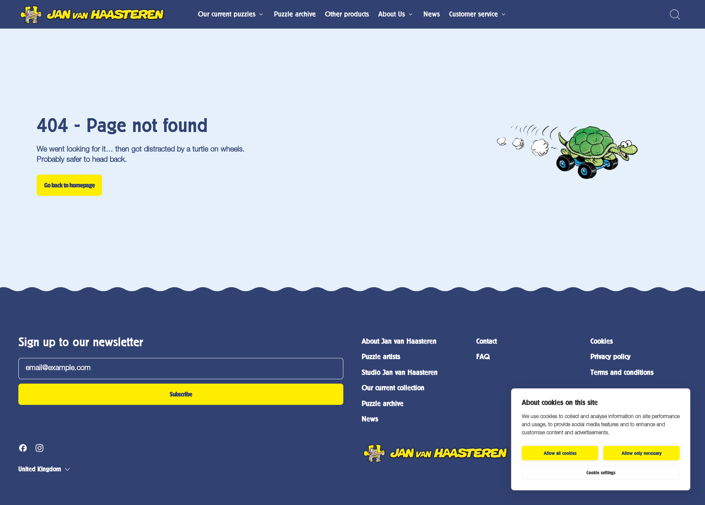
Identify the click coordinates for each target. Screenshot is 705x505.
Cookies (601, 341)
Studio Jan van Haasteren (400, 372)
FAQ (482, 356)
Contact (486, 341)
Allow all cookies (560, 453)
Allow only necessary (642, 453)
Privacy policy (610, 356)
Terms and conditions (622, 372)
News (431, 14)
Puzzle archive (295, 14)
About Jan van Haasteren (399, 341)
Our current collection (393, 388)
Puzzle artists (381, 356)
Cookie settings (600, 472)
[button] (674, 14)
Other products (347, 14)
